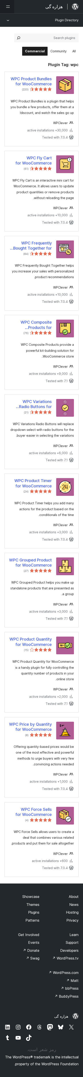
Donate (31, 950)
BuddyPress (66, 996)
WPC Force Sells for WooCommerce (33, 812)
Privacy (72, 920)
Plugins (33, 912)
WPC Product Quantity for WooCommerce (31, 642)
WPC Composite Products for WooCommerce (36, 325)
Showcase (30, 896)
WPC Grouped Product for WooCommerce (30, 562)
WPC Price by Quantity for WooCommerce (30, 727)
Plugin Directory (67, 20)
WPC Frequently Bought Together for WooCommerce (32, 246)
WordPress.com (63, 972)
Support (72, 942)
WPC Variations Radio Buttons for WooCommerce (35, 404)
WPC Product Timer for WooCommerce (33, 483)
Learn (74, 934)
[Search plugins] (18, 37)
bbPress (70, 988)
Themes (32, 904)
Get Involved (28, 934)
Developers (69, 950)
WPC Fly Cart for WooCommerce (33, 160)
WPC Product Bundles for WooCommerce (31, 81)
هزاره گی (61, 1016)
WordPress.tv (65, 958)
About (74, 896)
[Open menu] (7, 6)
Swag (32, 958)
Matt (72, 980)
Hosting (72, 912)
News (74, 904)
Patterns (32, 920)
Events (33, 942)
